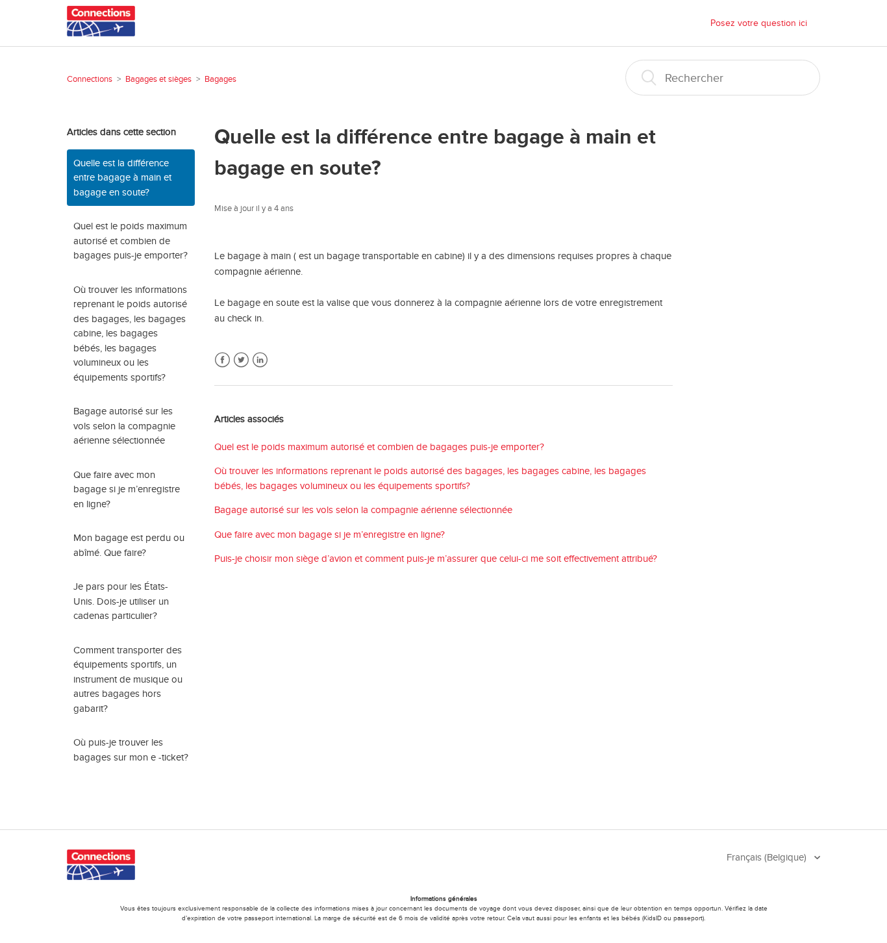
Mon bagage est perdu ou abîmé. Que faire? (128, 545)
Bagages (220, 79)
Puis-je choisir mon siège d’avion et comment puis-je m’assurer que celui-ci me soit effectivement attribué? (435, 558)
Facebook (222, 360)
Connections (89, 79)
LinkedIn (260, 360)
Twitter (241, 360)
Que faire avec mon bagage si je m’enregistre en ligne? (126, 489)
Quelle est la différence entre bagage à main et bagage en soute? (122, 177)
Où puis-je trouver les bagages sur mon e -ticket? (130, 749)
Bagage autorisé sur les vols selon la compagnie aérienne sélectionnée (124, 425)
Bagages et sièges (158, 79)
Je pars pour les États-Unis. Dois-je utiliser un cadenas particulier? (121, 601)
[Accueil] (101, 33)
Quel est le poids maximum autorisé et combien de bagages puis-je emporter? (130, 240)
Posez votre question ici (758, 23)
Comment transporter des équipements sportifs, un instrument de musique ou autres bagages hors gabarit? (127, 679)
